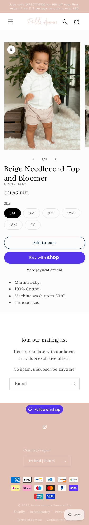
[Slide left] (33, 159)
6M (34, 214)
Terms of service (29, 519)
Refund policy (40, 512)
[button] (10, 21)
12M (73, 214)
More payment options (44, 270)
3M (12, 213)
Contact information (62, 519)
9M (53, 214)
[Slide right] (55, 159)
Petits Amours (41, 505)
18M (16, 225)
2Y (35, 225)
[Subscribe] (73, 384)
